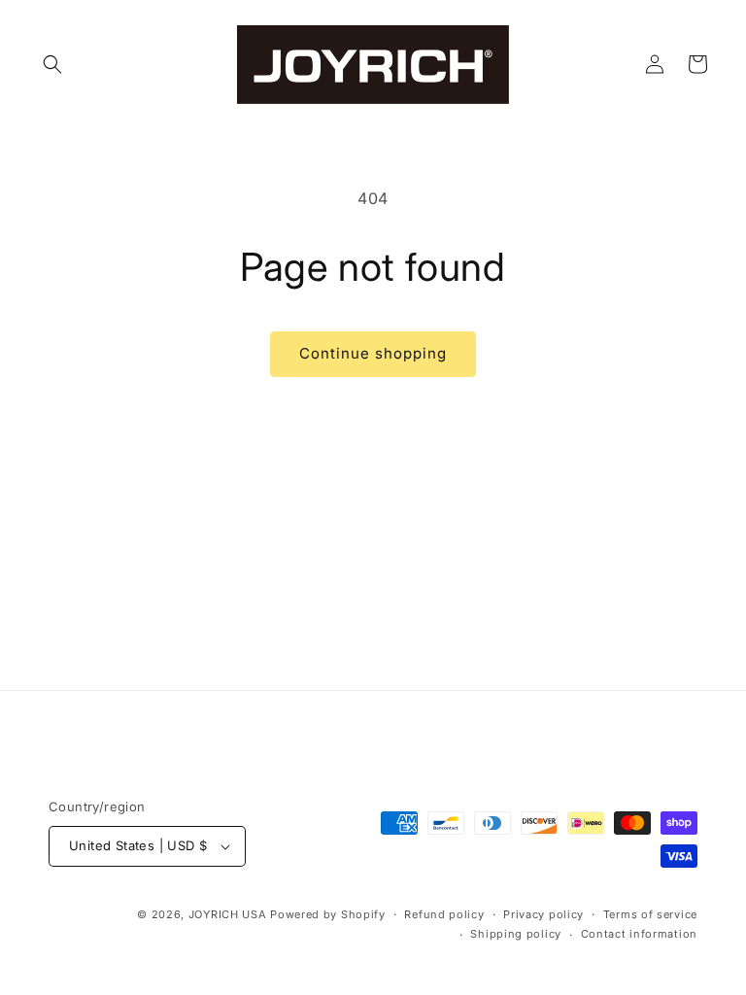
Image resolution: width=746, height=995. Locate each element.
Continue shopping (373, 353)
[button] (52, 64)
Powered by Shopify (328, 914)
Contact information (639, 934)
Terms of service (650, 914)
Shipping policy (515, 934)
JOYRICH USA (227, 914)
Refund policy (444, 914)
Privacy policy (543, 914)
